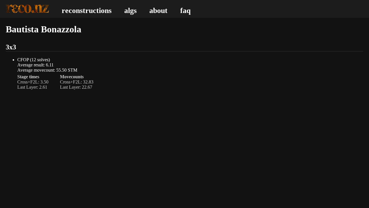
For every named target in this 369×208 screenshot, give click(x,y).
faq (185, 10)
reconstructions (87, 10)
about (158, 10)
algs (130, 10)
